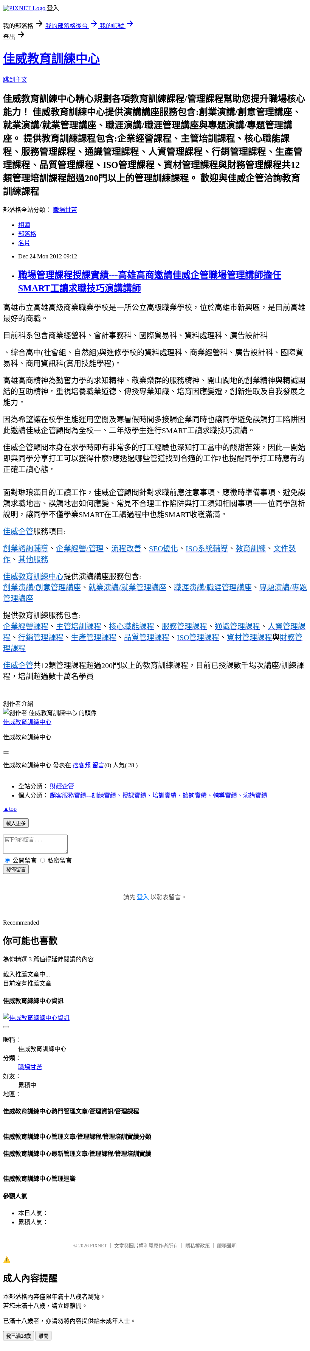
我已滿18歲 (18, 1336)
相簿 (24, 225)
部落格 (27, 234)
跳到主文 (15, 79)
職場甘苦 (65, 210)
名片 (24, 243)
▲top (10, 808)
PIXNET (98, 1245)
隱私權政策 (197, 1245)
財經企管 (62, 786)
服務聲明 (227, 1245)
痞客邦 (82, 765)
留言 (98, 765)
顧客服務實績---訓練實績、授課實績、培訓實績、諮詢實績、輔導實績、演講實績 (158, 795)
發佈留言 (16, 869)
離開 (43, 1336)
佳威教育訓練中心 (51, 58)
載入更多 (16, 823)
